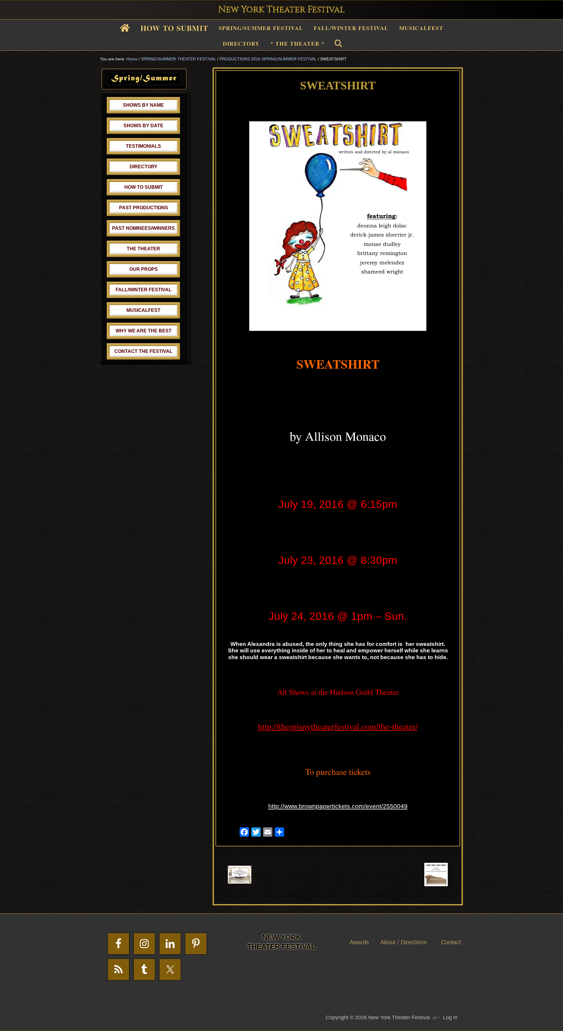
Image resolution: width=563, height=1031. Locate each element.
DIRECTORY (143, 166)
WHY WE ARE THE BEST (144, 330)
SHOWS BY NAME (143, 105)
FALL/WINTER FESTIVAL (144, 289)
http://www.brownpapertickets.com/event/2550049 (338, 806)
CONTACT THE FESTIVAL (143, 351)
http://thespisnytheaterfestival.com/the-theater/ (338, 726)
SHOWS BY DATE (143, 125)
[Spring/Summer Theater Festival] (144, 82)
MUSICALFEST (143, 310)
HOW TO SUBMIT (143, 187)
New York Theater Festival (281, 9)
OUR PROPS (143, 269)
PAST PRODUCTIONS (143, 207)
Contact (451, 942)
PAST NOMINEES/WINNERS (143, 228)
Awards (359, 942)
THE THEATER (143, 248)
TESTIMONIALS (143, 146)
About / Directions (403, 942)
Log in (450, 1017)
